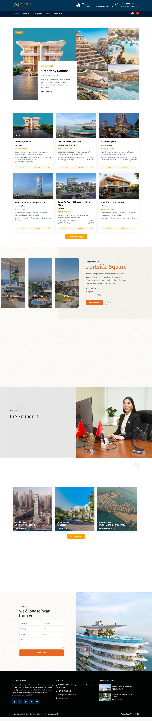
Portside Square (108, 142)
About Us (25, 14)
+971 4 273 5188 (64, 698)
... (53, 87)
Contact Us (58, 14)
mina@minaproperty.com (67, 695)
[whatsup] (20, 701)
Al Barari (61, 524)
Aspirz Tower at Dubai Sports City (30, 202)
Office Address (87, 4)
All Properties (37, 14)
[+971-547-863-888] (117, 5)
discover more (47, 92)
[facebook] (14, 701)
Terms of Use (125, 714)
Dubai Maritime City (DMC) (112, 524)
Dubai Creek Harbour (25, 524)
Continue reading (20, 528)
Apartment (61, 145)
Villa (16, 145)
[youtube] (37, 701)
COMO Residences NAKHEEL (71, 142)
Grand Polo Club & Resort (112, 202)
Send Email (41, 653)
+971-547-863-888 (127, 4)
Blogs (48, 14)
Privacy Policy (135, 714)
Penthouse (68, 145)
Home (16, 14)
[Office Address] (78, 5)
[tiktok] (25, 701)
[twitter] (31, 701)
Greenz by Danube (23, 142)
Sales (20, 145)
